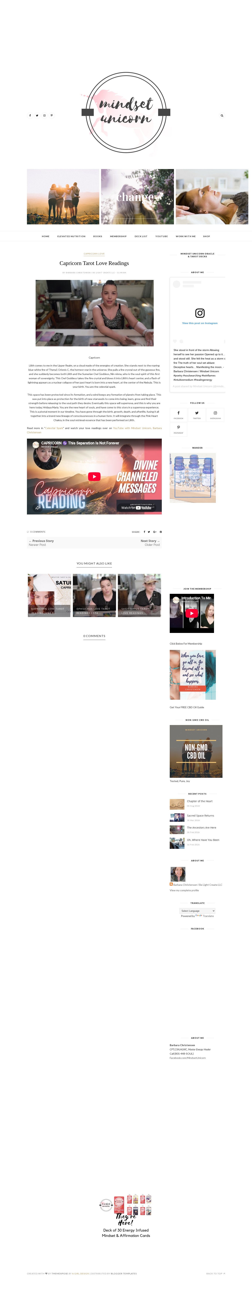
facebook (178, 418)
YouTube (162, 236)
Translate (208, 915)
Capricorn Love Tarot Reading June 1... (48, 611)
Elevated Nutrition (71, 236)
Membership (118, 236)
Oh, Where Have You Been (203, 840)
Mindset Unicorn (202, 386)
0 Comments (37, 531)
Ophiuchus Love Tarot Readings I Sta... (93, 611)
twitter (197, 418)
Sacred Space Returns (200, 815)
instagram (215, 418)
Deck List (141, 236)
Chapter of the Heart (200, 801)
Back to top (214, 1273)
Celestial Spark (54, 428)
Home (45, 236)
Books (97, 236)
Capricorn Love (94, 253)
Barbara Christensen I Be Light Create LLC (197, 884)
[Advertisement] (126, 31)
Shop (206, 236)
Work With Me (186, 236)
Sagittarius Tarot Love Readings (135, 611)
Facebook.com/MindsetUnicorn (188, 1057)
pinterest (178, 433)
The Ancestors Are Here (201, 827)
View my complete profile (184, 890)
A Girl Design (80, 1273)
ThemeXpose (60, 1273)
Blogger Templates (124, 1273)
